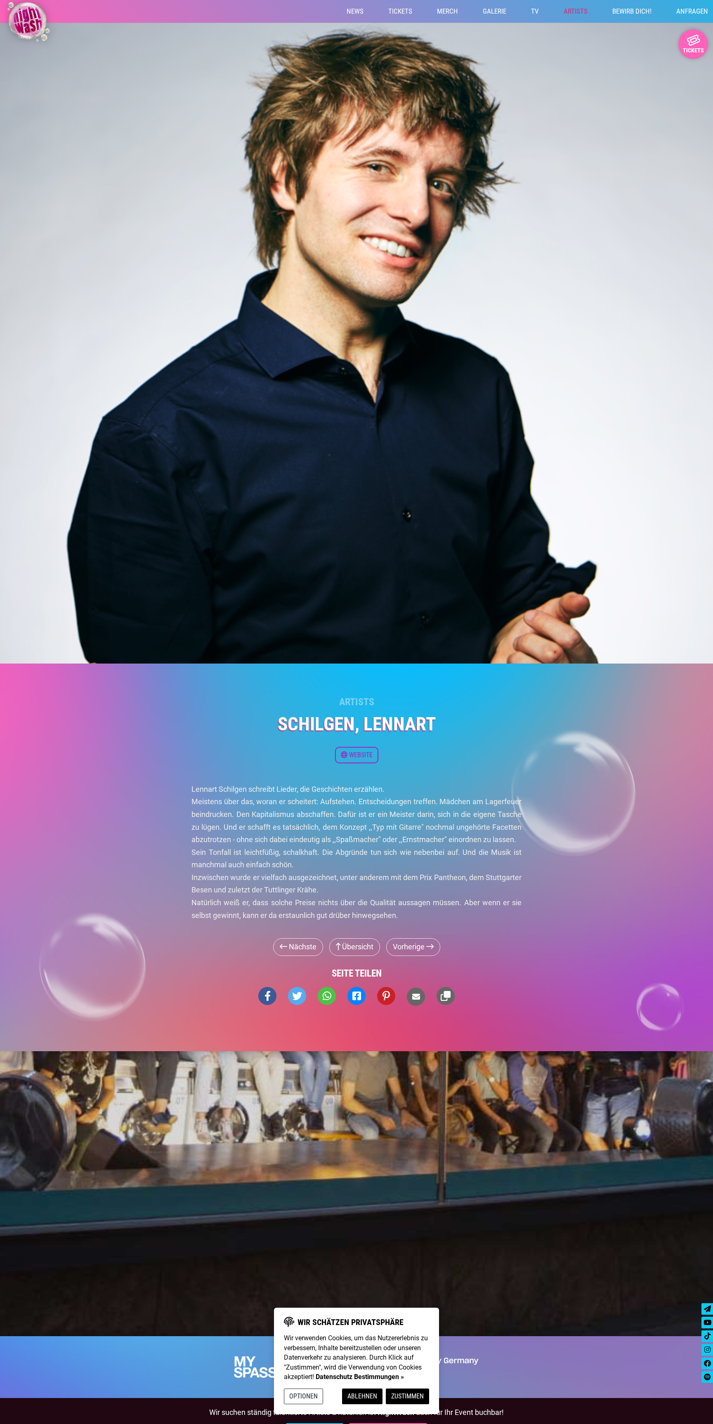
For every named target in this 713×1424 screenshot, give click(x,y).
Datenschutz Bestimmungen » (360, 1377)
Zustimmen (407, 1396)
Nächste (301, 946)
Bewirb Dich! (632, 11)
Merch (447, 11)
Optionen (303, 1396)
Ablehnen (362, 1396)
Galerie (494, 11)
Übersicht (356, 946)
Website (360, 755)
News (355, 11)
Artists (576, 11)
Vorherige (409, 946)
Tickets (400, 11)
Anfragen (692, 11)
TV (535, 11)
